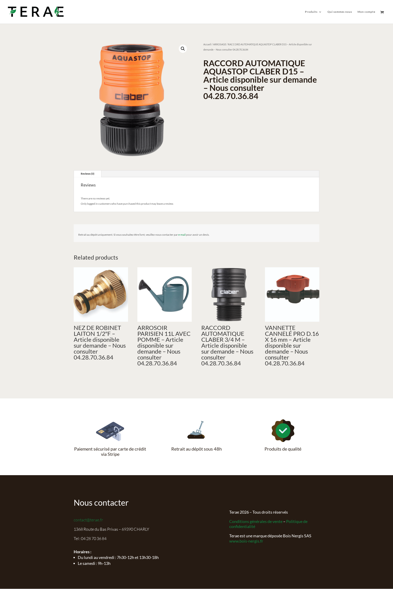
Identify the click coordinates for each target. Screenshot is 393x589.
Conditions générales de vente (255, 521)
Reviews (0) (87, 173)
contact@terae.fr (88, 519)
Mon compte (366, 11)
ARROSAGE (219, 44)
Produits (311, 11)
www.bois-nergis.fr (246, 540)
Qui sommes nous (340, 11)
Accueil (207, 44)
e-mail (182, 234)
